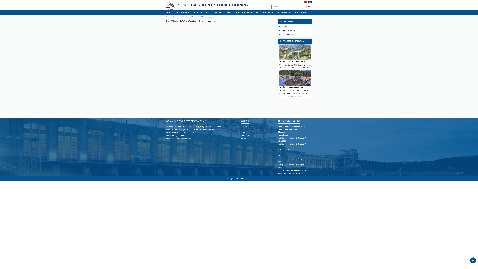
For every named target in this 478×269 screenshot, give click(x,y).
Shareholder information (287, 129)
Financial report (284, 132)
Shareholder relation (247, 13)
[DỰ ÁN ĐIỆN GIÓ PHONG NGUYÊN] (295, 52)
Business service (202, 13)
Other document (288, 35)
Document (268, 13)
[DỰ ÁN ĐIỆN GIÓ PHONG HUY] (295, 78)
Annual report (283, 135)
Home (169, 13)
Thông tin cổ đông (285, 156)
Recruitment (283, 13)
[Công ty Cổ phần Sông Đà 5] (170, 5)
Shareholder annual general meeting (292, 126)
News (229, 13)
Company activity (288, 31)
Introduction (182, 13)
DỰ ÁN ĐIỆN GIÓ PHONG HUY (291, 87)
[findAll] (309, 7)
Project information (293, 41)
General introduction (249, 126)
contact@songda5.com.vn (182, 138)
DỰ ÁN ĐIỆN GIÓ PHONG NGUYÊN (293, 62)
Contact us (300, 13)
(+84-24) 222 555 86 (187, 133)
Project (218, 13)
